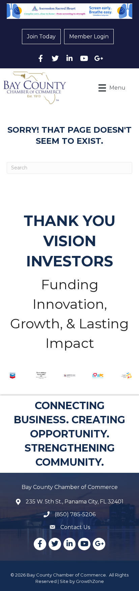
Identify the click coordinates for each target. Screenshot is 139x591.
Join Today (41, 36)
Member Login (89, 36)
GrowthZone (90, 581)
